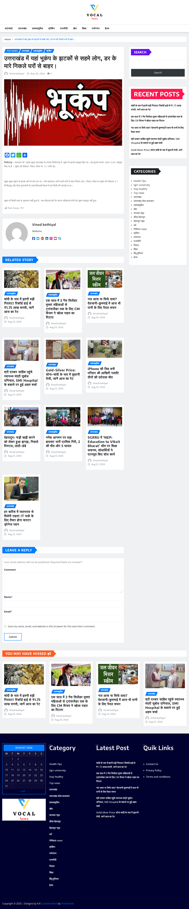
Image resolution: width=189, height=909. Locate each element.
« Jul (23, 791)
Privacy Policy (154, 770)
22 (35, 775)
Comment (10, 569)
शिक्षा (84, 28)
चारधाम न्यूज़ (139, 213)
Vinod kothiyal (16, 73)
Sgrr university (142, 185)
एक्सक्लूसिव (37, 28)
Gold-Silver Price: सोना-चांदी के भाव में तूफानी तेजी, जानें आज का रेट (63, 374)
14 (29, 769)
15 (35, 769)
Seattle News (50, 903)
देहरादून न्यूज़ (139, 221)
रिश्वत (136, 245)
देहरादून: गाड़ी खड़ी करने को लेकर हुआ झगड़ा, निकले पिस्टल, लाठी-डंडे (21, 441)
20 (24, 775)
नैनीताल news (140, 229)
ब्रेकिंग (51, 28)
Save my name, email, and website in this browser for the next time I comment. (51, 626)
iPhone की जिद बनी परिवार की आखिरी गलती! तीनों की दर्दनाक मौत (103, 373)
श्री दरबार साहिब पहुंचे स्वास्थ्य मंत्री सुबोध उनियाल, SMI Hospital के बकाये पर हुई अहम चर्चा (21, 378)
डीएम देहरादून (139, 217)
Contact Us (152, 764)
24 (6, 780)
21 (29, 775)
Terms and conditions (158, 776)
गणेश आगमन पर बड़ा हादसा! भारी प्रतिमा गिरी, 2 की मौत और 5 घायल (63, 441)
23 (41, 775)
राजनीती (64, 28)
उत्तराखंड (22, 28)
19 (18, 775)
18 (12, 775)
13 (24, 769)
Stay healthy (140, 189)
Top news (139, 193)
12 (18, 769)
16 (41, 769)
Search (140, 52)
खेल (75, 28)
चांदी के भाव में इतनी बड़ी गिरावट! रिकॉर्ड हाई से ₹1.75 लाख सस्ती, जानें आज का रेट (19, 305)
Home (9, 28)
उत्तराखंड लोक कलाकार (144, 200)
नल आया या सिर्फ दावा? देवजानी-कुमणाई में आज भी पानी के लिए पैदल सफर (104, 303)
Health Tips (140, 181)
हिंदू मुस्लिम (138, 253)
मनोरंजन (96, 28)
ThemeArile (67, 903)
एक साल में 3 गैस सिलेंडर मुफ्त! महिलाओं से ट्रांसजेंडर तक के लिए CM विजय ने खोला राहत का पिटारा (63, 308)
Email (8, 611)
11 (12, 769)
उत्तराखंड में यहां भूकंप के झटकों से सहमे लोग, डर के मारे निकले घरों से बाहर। (44, 39)
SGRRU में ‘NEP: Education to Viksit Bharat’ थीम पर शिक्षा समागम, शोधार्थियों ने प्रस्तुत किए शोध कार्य (104, 445)
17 (6, 775)
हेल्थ (107, 28)
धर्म (135, 225)
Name (8, 597)
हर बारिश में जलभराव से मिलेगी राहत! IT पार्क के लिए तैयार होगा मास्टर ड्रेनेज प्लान (19, 517)
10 (6, 769)
